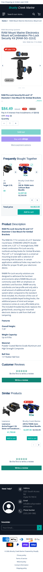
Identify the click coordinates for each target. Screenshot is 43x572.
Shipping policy (21, 568)
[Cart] (39, 14)
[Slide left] (2, 65)
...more (39, 100)
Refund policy (21, 562)
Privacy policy (21, 555)
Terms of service (21, 558)
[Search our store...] (33, 14)
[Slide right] (40, 65)
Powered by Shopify (31, 551)
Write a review (21, 380)
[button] (3, 14)
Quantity (5, 118)
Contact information (21, 565)
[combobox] (21, 14)
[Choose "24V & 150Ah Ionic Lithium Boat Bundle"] (32, 165)
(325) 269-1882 (29, 513)
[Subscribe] (39, 527)
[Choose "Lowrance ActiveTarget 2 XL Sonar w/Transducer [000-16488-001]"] (11, 165)
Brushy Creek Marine (17, 551)
